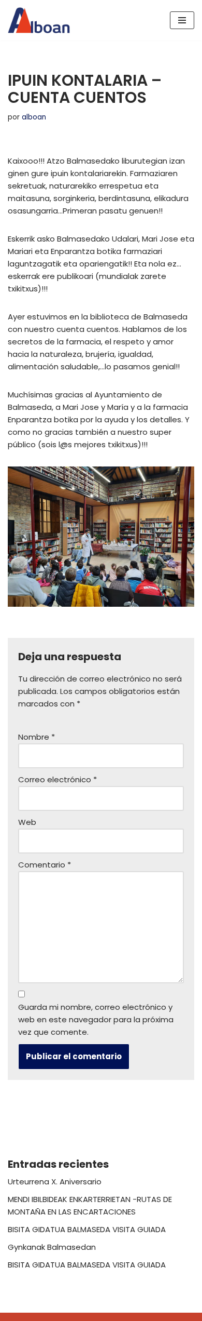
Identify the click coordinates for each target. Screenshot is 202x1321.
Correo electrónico (57, 779)
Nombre (36, 736)
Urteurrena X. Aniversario (55, 1181)
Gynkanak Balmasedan (52, 1247)
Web (27, 822)
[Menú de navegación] (182, 20)
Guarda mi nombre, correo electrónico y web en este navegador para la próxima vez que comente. (96, 1019)
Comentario (44, 864)
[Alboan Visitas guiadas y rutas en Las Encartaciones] (39, 20)
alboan (34, 117)
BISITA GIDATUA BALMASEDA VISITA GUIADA (87, 1229)
